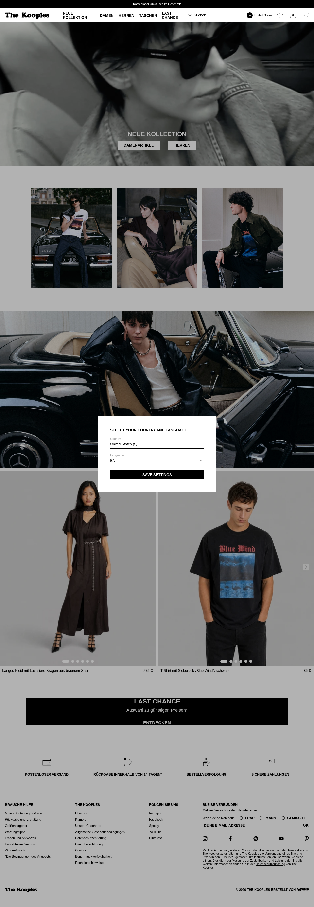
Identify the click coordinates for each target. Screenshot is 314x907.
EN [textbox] (112, 460)
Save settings (157, 475)
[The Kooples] (28, 15)
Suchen (200, 15)
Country (123, 441)
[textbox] (157, 444)
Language (117, 458)
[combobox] (157, 445)
